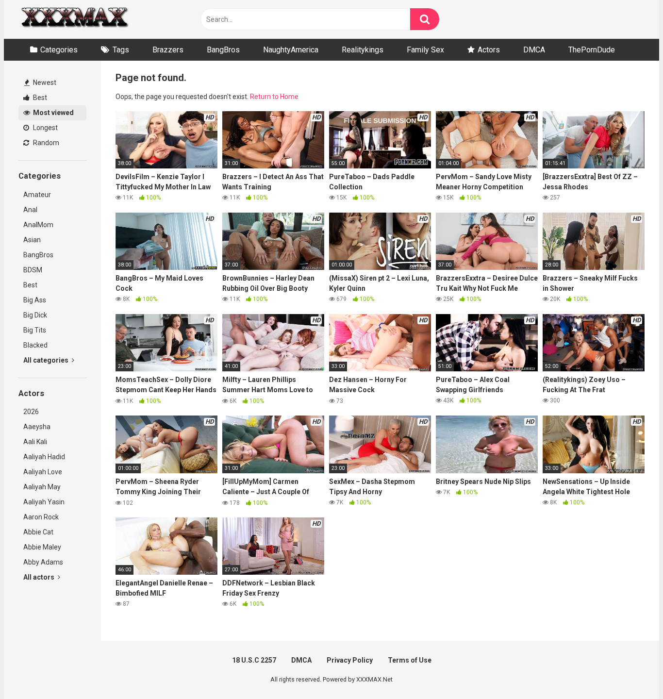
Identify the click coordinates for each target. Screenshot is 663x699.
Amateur (37, 195)
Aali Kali (35, 442)
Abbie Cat (38, 532)
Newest (44, 82)
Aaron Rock (41, 517)
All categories (46, 360)
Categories (59, 49)
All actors (39, 577)
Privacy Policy (350, 660)
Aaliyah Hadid (44, 457)
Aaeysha (36, 427)
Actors (489, 49)
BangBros (223, 49)
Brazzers (167, 49)
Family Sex (425, 49)
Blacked (35, 345)
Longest (45, 128)
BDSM (32, 270)
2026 (31, 412)
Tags (121, 49)
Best (39, 97)
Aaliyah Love (42, 472)
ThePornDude (591, 49)
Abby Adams (43, 562)
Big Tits (34, 330)
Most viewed (53, 112)
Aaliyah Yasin (44, 502)
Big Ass (34, 300)
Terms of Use (409, 660)
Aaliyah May (42, 487)
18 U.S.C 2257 (254, 660)
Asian (32, 240)
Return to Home (274, 96)
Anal (30, 210)
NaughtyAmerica (290, 49)
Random (45, 143)
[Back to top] (630, 670)
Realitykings (362, 49)
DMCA (534, 49)
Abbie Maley (42, 547)
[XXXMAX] (74, 19)
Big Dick (35, 315)
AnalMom (38, 225)
